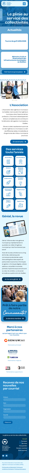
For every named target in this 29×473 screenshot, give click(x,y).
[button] (24, 3)
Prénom (5, 397)
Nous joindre (23, 446)
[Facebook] (3, 456)
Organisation (7, 409)
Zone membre (22, 450)
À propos (24, 441)
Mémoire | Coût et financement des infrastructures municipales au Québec (15, 59)
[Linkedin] (6, 456)
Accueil (24, 439)
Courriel (5, 415)
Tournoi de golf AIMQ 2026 (15, 41)
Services (24, 443)
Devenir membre (21, 448)
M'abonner (8, 422)
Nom (4, 403)
